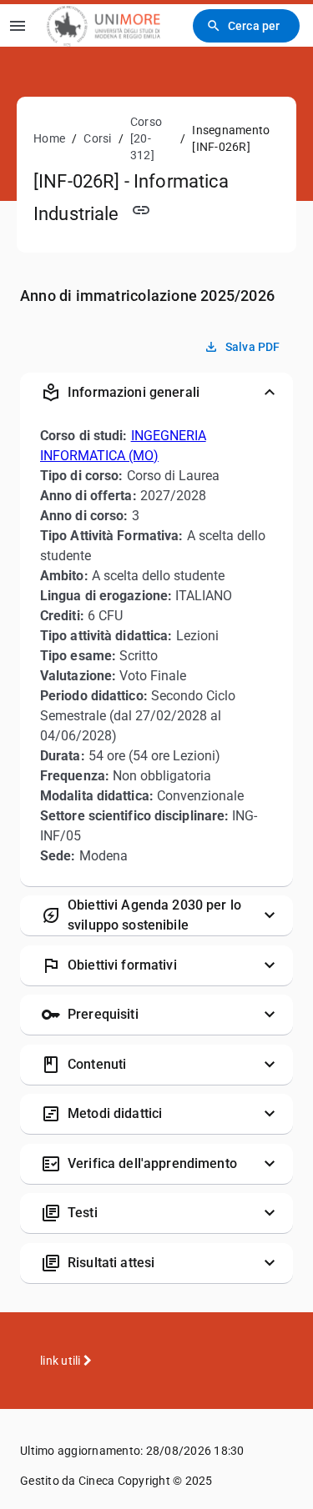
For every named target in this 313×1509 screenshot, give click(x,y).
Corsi (97, 138)
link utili (61, 1360)
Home (49, 138)
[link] (103, 25)
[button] (156, 393)
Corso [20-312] (146, 138)
